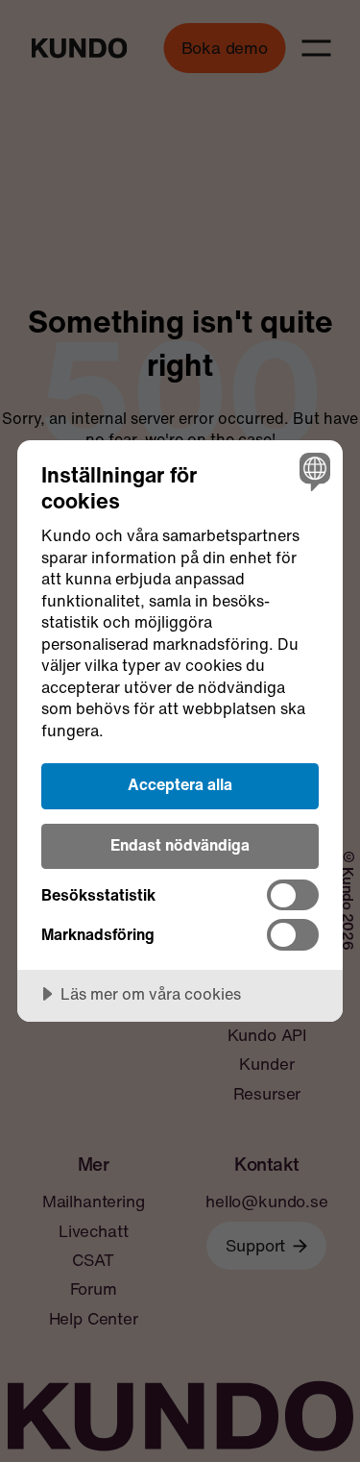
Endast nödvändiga (180, 844)
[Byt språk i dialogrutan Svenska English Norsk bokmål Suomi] (312, 470)
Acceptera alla (180, 784)
